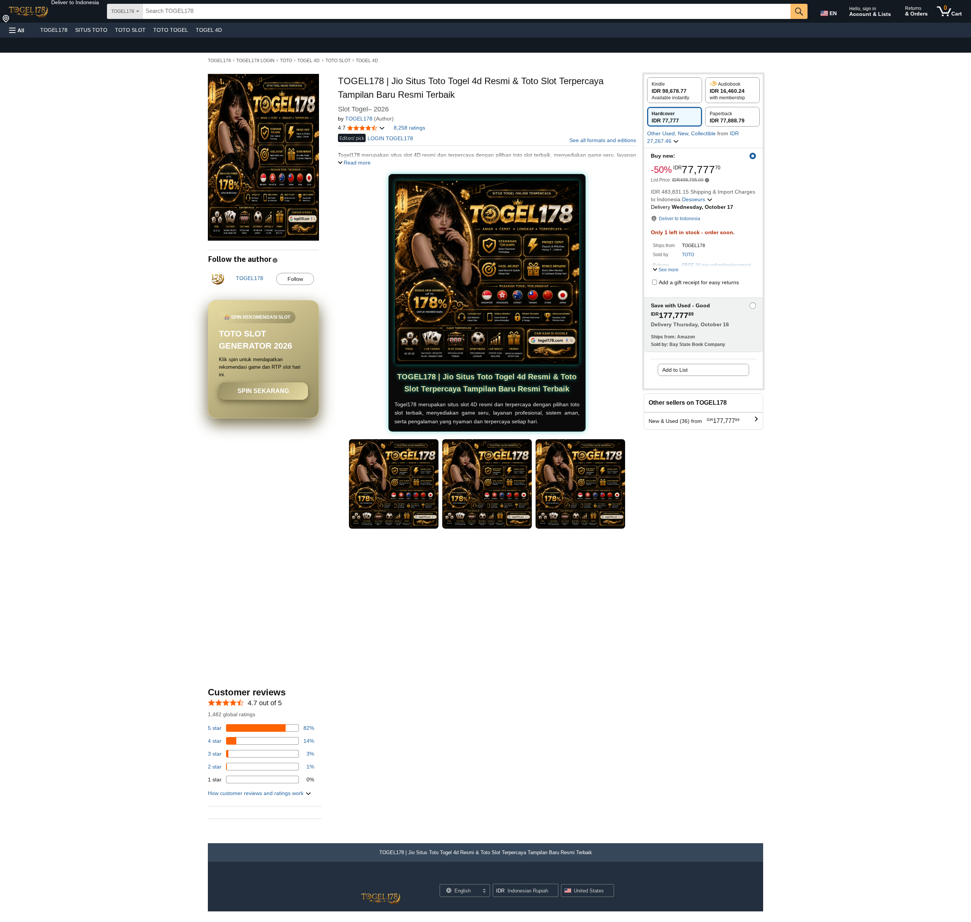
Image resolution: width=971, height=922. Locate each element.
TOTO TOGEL (170, 30)
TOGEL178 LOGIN (255, 60)
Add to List (675, 370)
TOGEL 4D (209, 30)
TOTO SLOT (130, 30)
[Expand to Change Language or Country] (484, 891)
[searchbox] (466, 11)
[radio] (674, 90)
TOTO (286, 60)
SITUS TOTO (91, 30)
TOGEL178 (54, 30)
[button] (75, 2)
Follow (295, 279)
